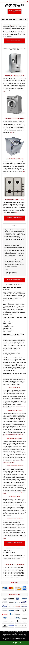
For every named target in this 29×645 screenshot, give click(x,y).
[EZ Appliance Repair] (14, 6)
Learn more (12, 132)
